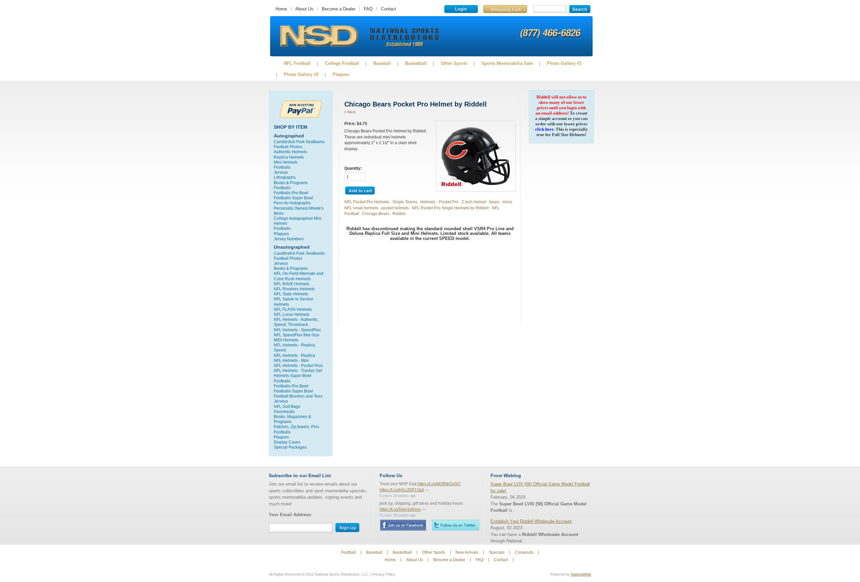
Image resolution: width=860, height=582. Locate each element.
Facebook (403, 525)
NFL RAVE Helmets (291, 284)
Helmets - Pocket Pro (439, 202)
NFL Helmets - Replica (294, 355)
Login (461, 9)
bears (494, 202)
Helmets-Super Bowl (292, 375)
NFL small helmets (361, 208)
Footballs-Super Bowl (293, 198)
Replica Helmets (289, 157)
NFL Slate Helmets (291, 294)
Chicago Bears (375, 213)
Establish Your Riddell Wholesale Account (531, 521)
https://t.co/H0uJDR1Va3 (402, 490)
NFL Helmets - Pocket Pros (298, 365)
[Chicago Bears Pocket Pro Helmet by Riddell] (476, 186)
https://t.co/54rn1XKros (400, 509)
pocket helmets (395, 208)
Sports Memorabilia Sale (507, 63)
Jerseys (281, 172)
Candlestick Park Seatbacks (299, 141)
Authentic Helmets (290, 152)
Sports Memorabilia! (319, 36)
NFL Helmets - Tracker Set (298, 370)
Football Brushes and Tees (298, 396)
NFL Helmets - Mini (291, 360)
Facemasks (284, 411)
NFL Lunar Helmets (291, 314)
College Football (342, 63)
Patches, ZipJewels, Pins (296, 426)
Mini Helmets (286, 162)
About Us (304, 8)
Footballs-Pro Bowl (291, 193)
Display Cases (287, 442)
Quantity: (353, 168)
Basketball (416, 63)
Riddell (398, 213)
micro (507, 202)
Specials (497, 552)
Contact (388, 8)
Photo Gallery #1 (564, 63)
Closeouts (524, 552)
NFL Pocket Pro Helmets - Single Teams (380, 202)
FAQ (368, 8)
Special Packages (290, 447)
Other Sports (454, 63)
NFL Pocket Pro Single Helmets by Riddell (450, 208)
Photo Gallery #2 (301, 74)
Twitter (455, 525)
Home (281, 8)
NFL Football (297, 63)
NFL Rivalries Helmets (294, 289)
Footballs (282, 167)
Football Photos (288, 146)
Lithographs (285, 177)
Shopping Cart (505, 9)
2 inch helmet (474, 202)
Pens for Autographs (292, 203)
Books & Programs (291, 182)
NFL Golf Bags (287, 406)
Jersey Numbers (289, 239)
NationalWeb (581, 574)
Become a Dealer (338, 8)
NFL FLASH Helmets (293, 309)
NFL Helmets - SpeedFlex (297, 330)
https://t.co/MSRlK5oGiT (439, 484)
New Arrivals (467, 552)
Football (348, 552)
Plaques (341, 74)
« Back (350, 112)
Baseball (382, 63)
